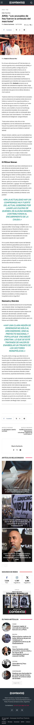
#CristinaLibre (16, 671)
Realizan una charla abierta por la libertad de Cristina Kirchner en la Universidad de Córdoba (21, 675)
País (7, 9)
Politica (7, 13)
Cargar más (16, 683)
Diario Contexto (9, 24)
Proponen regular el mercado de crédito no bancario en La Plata (17, 491)
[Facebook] (13, 449)
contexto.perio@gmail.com (21, 705)
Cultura (14, 661)
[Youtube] (20, 449)
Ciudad (16, 487)
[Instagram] (17, 710)
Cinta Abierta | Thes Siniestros (19, 664)
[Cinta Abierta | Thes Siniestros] (6, 663)
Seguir (17, 576)
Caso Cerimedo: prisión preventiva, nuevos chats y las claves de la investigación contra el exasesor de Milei (17, 556)
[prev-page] (3, 565)
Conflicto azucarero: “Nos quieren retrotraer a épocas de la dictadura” (25, 432)
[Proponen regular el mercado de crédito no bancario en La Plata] (17, 477)
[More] (24, 30)
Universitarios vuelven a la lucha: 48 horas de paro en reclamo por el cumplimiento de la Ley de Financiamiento (17, 523)
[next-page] (6, 565)
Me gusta (7, 576)
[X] (17, 449)
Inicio (3, 9)
